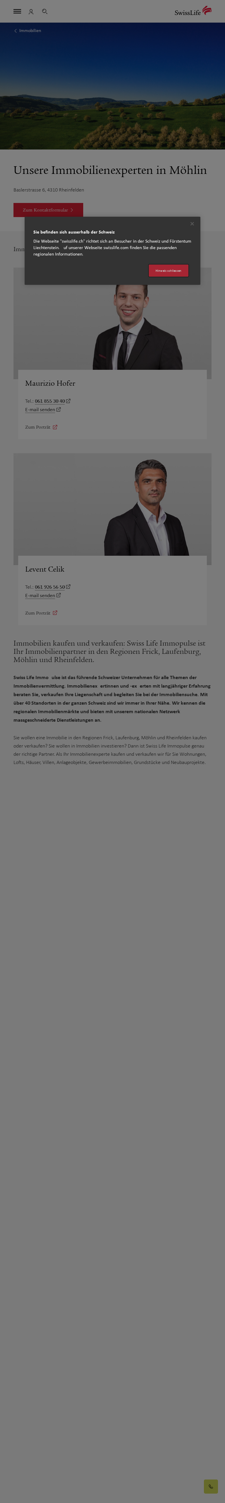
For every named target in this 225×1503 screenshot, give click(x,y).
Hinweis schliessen (169, 270)
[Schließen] (192, 223)
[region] (112, 250)
